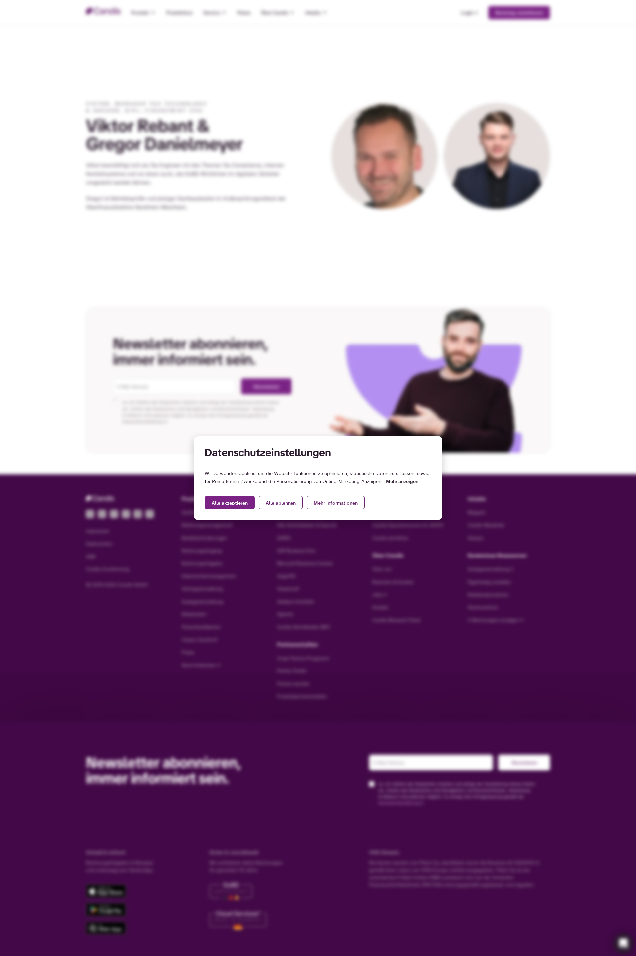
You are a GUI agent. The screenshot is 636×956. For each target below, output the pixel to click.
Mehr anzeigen (402, 481)
